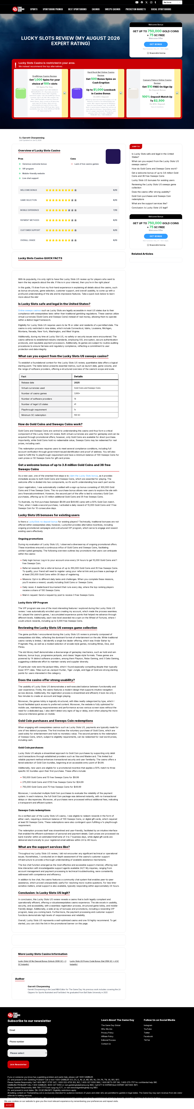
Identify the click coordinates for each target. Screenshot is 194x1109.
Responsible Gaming (157, 53)
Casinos (96, 9)
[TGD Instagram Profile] (151, 2)
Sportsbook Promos (53, 9)
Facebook (148, 1036)
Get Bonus (156, 44)
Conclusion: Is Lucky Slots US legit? (150, 207)
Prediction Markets (136, 9)
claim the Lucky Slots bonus (83, 475)
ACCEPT (9, 1105)
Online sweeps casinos (29, 310)
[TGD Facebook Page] (142, 2)
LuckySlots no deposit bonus (43, 521)
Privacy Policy (107, 1033)
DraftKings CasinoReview (44, 76)
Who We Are (106, 1029)
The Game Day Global (110, 1025)
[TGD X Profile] (146, 2)
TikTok (147, 1040)
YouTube (148, 1029)
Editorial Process (108, 1040)
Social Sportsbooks (161, 9)
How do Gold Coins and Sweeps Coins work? (154, 168)
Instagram (148, 1025)
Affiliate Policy (107, 1036)
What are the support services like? (149, 203)
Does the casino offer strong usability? (151, 192)
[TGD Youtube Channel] (137, 2)
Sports (33, 9)
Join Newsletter (18, 1064)
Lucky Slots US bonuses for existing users (153, 180)
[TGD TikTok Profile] (155, 2)
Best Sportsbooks (77, 9)
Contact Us (106, 1044)
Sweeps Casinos (112, 9)
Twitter (147, 1033)
